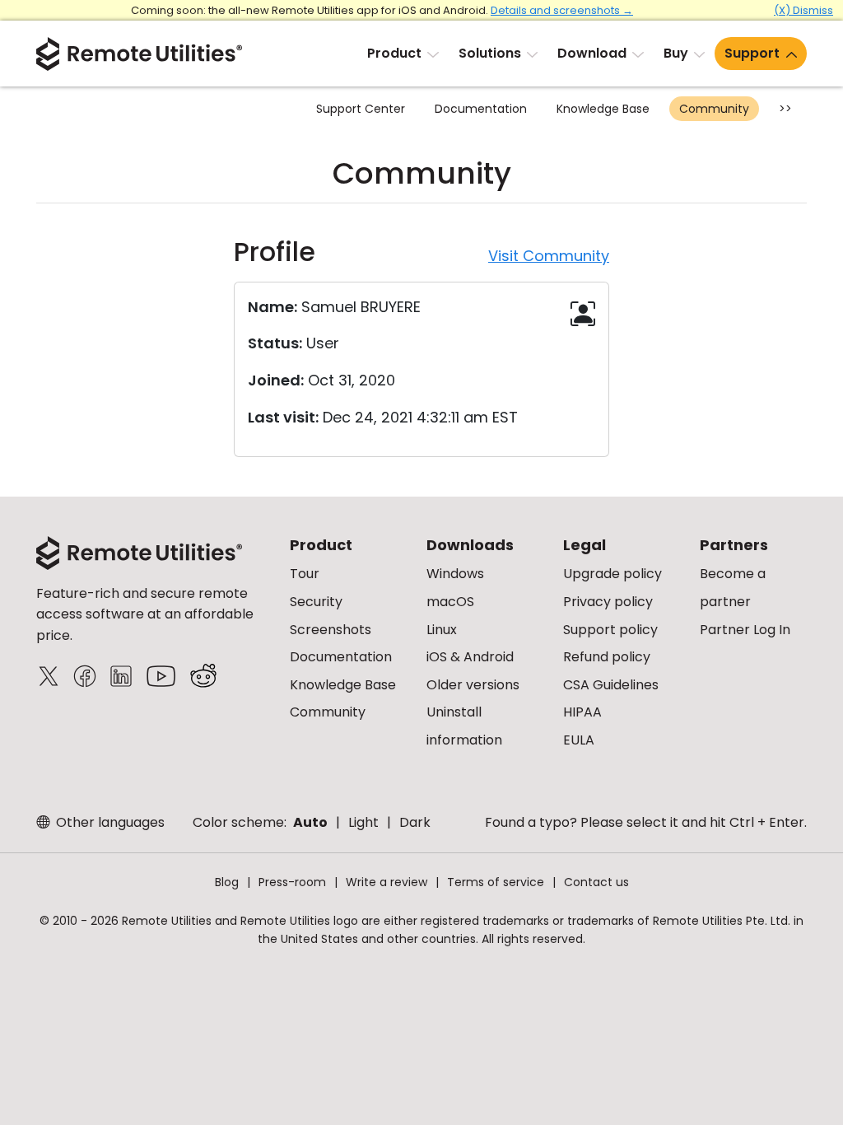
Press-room (292, 882)
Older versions (472, 684)
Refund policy (606, 656)
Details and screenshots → (562, 10)
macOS (450, 601)
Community (714, 108)
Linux (441, 629)
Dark (415, 822)
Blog (227, 882)
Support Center (360, 108)
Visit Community (548, 255)
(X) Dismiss (803, 10)
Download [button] (591, 53)
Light (363, 822)
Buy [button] (676, 53)
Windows (455, 573)
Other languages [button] (109, 822)
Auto (310, 822)
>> (785, 108)
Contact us (596, 882)
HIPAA (582, 712)
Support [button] (752, 53)
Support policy (610, 629)
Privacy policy (608, 601)
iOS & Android (470, 656)
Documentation (481, 108)
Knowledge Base (603, 108)
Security (316, 601)
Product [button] (394, 53)
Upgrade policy (612, 573)
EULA (578, 740)
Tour (304, 573)
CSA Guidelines (611, 684)
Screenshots (330, 629)
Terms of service (495, 882)
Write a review (386, 882)
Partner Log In (745, 629)
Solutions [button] (490, 53)
